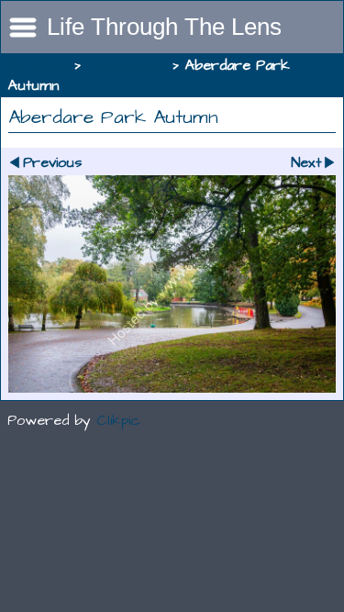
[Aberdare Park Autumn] (172, 284)
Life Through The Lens (164, 26)
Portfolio (38, 65)
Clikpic (118, 420)
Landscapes (127, 65)
